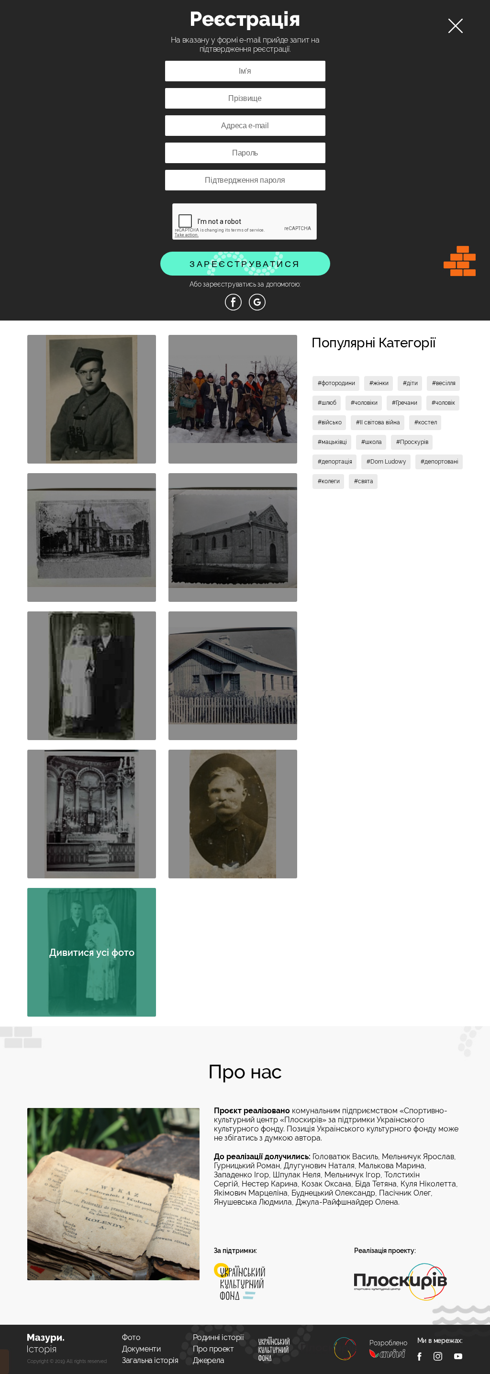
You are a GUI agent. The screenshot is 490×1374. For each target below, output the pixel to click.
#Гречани (404, 402)
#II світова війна (378, 422)
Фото (131, 1337)
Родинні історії (218, 1337)
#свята (363, 481)
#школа (371, 442)
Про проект (213, 1348)
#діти (410, 383)
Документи (141, 1348)
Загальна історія (150, 1360)
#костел (425, 422)
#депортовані (439, 461)
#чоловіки (364, 402)
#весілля (444, 383)
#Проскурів (412, 442)
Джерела (208, 1360)
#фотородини (336, 383)
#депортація (335, 461)
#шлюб (327, 402)
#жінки (379, 383)
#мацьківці (332, 442)
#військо (330, 422)
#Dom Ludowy (386, 461)
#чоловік (443, 402)
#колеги (329, 481)
